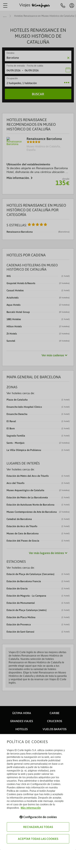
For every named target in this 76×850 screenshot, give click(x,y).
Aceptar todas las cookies (38, 838)
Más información (31, 807)
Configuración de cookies (40, 817)
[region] (38, 425)
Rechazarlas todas (38, 827)
